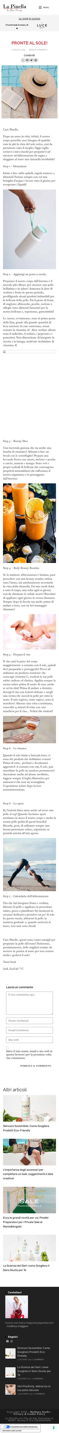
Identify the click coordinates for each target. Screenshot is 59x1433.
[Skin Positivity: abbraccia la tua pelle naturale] (10, 1389)
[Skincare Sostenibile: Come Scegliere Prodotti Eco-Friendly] (10, 1353)
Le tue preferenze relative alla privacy (24, 1427)
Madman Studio (39, 1412)
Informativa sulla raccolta (11, 1430)
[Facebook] (7, 1341)
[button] (23, 60)
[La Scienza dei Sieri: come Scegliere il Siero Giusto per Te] (10, 1372)
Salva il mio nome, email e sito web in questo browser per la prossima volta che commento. (29, 1055)
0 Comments (38, 1359)
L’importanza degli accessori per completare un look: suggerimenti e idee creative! (28, 1174)
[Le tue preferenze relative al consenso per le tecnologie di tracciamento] (54, 1428)
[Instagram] (11, 1341)
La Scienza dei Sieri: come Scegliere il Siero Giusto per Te (34, 1371)
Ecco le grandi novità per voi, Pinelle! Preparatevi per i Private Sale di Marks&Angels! (25, 1222)
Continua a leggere (17, 1326)
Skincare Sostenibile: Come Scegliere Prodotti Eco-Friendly (33, 1352)
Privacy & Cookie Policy (29, 1414)
